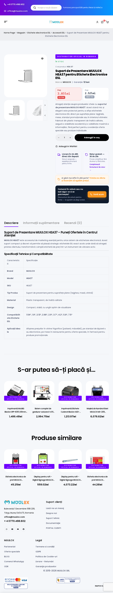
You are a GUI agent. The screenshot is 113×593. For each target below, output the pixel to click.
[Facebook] (23, 529)
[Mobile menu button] (5, 22)
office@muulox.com (14, 517)
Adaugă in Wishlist (68, 146)
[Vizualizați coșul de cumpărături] (107, 22)
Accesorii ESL (59, 32)
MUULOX (67, 82)
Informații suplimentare (41, 223)
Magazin (21, 32)
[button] (42, 58)
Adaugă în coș (92, 137)
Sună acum (98, 194)
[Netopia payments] (30, 580)
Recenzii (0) (73, 223)
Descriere (11, 223)
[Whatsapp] (6, 529)
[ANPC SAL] (83, 580)
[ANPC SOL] (30, 586)
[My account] (97, 21)
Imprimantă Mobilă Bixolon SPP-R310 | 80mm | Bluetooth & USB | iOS (16, 412)
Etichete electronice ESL (38, 32)
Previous (45, 115)
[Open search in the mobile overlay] (46, 7)
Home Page (9, 32)
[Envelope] (12, 529)
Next (45, 105)
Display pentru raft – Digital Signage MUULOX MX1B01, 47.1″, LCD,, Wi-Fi (70, 480)
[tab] (11, 224)
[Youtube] (17, 529)
